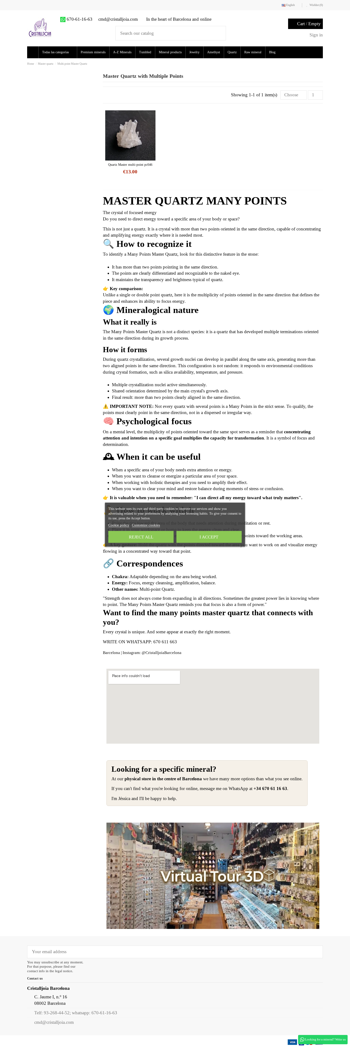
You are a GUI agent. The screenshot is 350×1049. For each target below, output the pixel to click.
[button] (59, 52)
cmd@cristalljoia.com (54, 1022)
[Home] (33, 52)
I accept (209, 536)
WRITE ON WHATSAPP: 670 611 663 (140, 641)
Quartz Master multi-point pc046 (130, 164)
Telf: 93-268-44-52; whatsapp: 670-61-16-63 (75, 1012)
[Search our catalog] (219, 33)
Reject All (141, 536)
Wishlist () (316, 5)
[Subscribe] (316, 952)
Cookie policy (118, 525)
